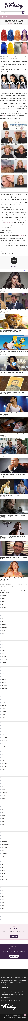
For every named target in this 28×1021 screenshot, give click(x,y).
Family (3, 691)
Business (4, 624)
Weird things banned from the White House (7, 590)
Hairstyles (4, 746)
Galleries (4, 708)
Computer (4, 656)
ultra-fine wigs (20, 586)
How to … (4, 769)
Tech (3, 882)
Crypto (3, 668)
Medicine (4, 804)
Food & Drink (4, 702)
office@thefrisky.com (8, 997)
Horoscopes (4, 763)
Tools (3, 896)
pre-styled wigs (19, 584)
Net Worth (4, 827)
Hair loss (4, 743)
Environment (4, 688)
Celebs (3, 641)
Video (3, 914)
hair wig (15, 194)
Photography (4, 841)
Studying (4, 873)
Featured (4, 696)
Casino (3, 636)
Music (3, 821)
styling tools (4, 115)
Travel (3, 902)
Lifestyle (3, 789)
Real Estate (4, 847)
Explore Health (14, 936)
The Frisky (3, 56)
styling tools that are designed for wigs (9, 586)
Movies (3, 815)
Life (2, 786)
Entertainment (5, 685)
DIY (2, 676)
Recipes (3, 850)
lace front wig (21, 235)
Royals (3, 859)
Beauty (3, 613)
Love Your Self (5, 795)
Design (3, 673)
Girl (21, 56)
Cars (3, 633)
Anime (3, 601)
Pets (3, 838)
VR (2, 916)
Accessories (4, 595)
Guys (3, 731)
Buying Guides (5, 627)
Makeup (3, 798)
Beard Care (4, 610)
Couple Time (4, 659)
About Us (5, 1017)
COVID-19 (4, 662)
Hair (3, 734)
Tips (3, 890)
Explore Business (14, 956)
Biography (4, 618)
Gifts (3, 720)
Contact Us (10, 1017)
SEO (3, 861)
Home (3, 760)
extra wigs (7, 584)
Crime (3, 665)
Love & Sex (4, 792)
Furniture (4, 705)
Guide (3, 728)
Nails (3, 824)
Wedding (4, 919)
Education (17, 56)
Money (3, 809)
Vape (3, 908)
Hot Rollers (4, 766)
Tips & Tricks (4, 893)
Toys (3, 899)
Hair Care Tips (5, 737)
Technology (4, 885)
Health (3, 749)
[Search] (23, 12)
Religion (3, 856)
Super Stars (4, 879)
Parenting (4, 832)
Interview (4, 777)
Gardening (4, 717)
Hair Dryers (4, 740)
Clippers (3, 650)
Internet (3, 775)
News (3, 830)
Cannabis (4, 630)
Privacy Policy (14, 1019)
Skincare (4, 867)
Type (3, 905)
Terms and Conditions (22, 1017)
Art (13, 56)
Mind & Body (4, 806)
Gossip (3, 725)
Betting (3, 615)
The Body (4, 887)
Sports (3, 870)
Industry (3, 772)
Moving (3, 818)
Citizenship (4, 647)
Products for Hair (5, 844)
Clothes (3, 653)
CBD (3, 639)
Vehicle (3, 911)
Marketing (4, 801)
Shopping (4, 864)
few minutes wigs (12, 584)
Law (3, 780)
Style (4, 58)
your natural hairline (8, 222)
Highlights (4, 751)
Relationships (5, 853)
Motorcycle (4, 812)
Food (3, 699)
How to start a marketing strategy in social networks (22, 590)
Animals (3, 598)
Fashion (3, 694)
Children (3, 644)
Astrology (4, 607)
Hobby (3, 757)
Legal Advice (4, 783)
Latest (15, 1017)
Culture (3, 670)
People (3, 835)
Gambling (4, 711)
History (3, 754)
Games (3, 714)
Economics (4, 679)
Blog (3, 621)
